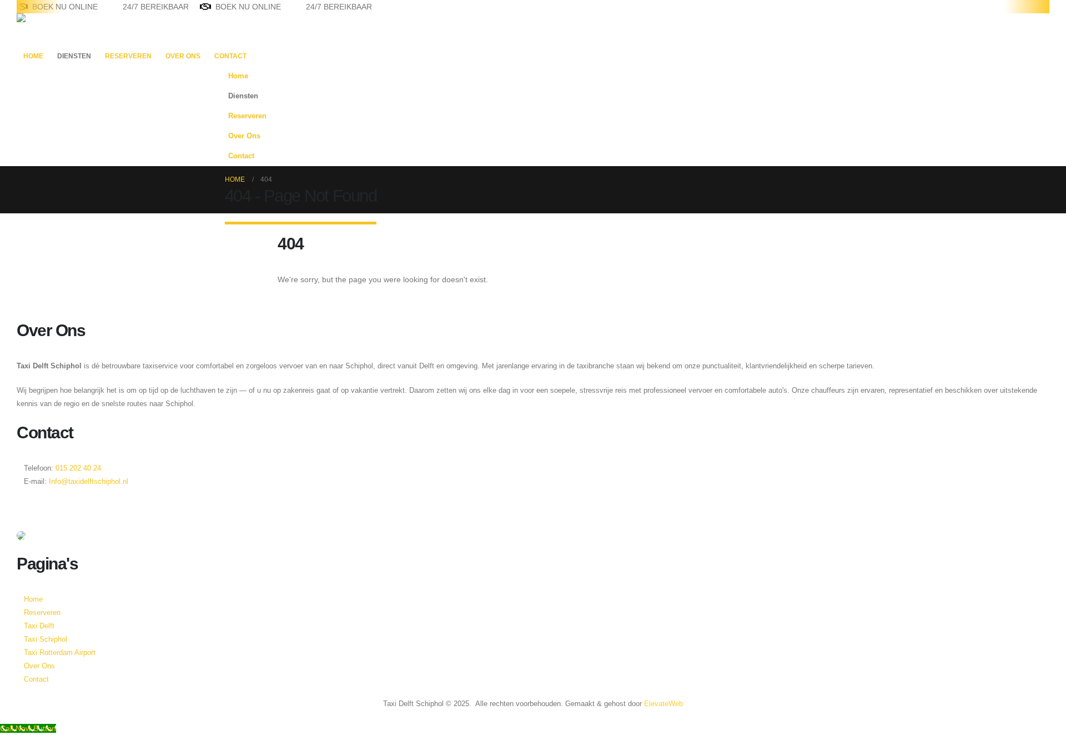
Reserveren (128, 56)
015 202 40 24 (77, 468)
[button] (830, 112)
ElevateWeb (663, 704)
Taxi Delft (39, 626)
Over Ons (182, 56)
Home (33, 56)
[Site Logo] (51, 29)
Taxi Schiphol (45, 639)
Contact (230, 56)
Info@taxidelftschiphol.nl (88, 482)
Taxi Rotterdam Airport (59, 653)
